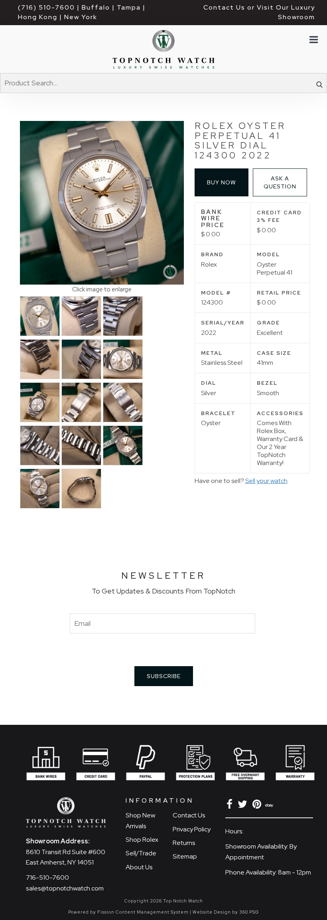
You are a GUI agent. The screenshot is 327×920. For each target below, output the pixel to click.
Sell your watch (266, 481)
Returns (184, 843)
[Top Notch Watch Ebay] (270, 805)
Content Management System (152, 912)
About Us (139, 867)
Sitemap (185, 856)
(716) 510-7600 (46, 7)
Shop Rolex (142, 839)
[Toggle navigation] (313, 40)
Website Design (212, 912)
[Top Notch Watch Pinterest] (258, 805)
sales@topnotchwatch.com (65, 888)
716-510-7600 (47, 877)
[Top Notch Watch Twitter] (243, 805)
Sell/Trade (141, 853)
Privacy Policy (192, 829)
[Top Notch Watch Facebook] (230, 805)
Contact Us (189, 815)
